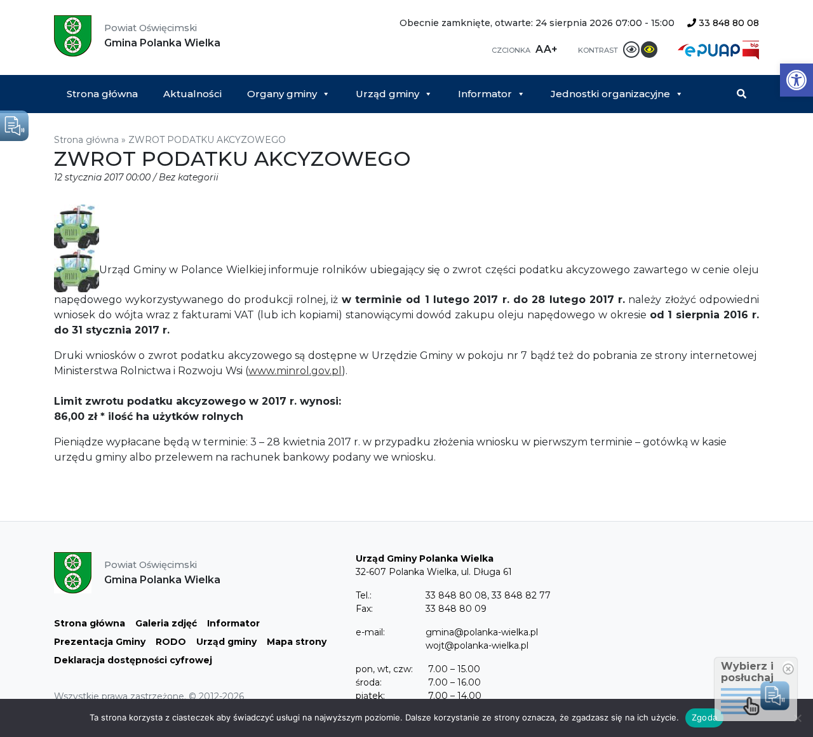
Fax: (364, 608)
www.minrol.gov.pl (295, 371)
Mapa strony (296, 641)
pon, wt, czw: (384, 669)
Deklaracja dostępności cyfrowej (133, 660)
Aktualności (192, 94)
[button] (796, 80)
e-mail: (370, 632)
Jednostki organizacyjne (610, 94)
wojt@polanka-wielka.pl (477, 645)
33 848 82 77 (521, 595)
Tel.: (364, 595)
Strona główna (102, 94)
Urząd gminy (387, 94)
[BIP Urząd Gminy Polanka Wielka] (750, 49)
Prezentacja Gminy (99, 641)
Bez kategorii (188, 177)
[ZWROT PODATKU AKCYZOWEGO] (76, 226)
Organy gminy (282, 94)
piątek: (370, 695)
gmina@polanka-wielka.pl (482, 632)
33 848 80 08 (727, 23)
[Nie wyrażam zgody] (797, 718)
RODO (171, 641)
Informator (485, 94)
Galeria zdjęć (166, 623)
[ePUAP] (710, 49)
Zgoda (704, 717)
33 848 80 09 (456, 608)
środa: (369, 682)
